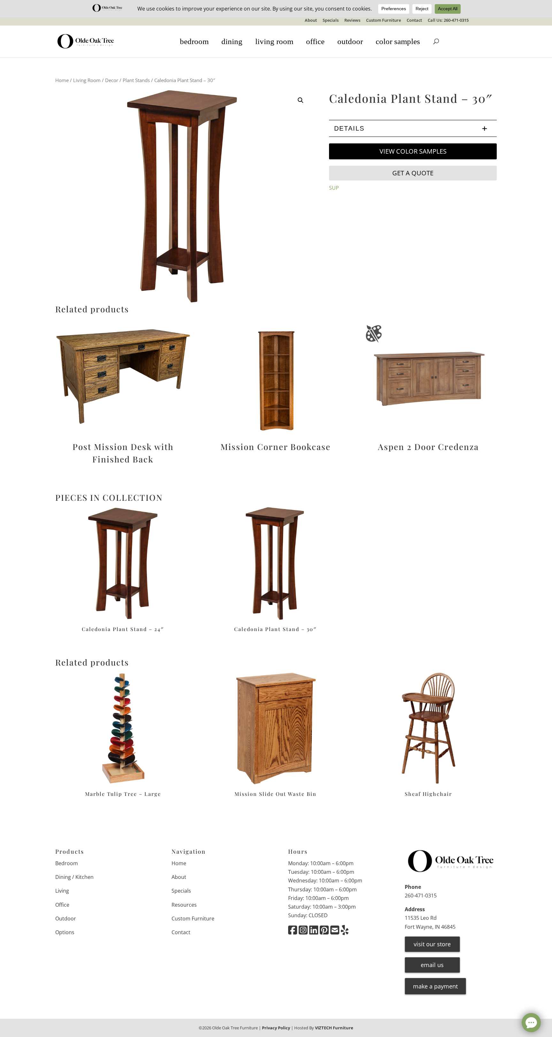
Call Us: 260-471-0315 (448, 20)
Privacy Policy (276, 1028)
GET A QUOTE (412, 173)
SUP (334, 187)
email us (432, 965)
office (315, 41)
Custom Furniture (383, 20)
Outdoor (65, 918)
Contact (414, 20)
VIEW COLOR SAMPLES (413, 151)
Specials (331, 20)
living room (274, 41)
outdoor (350, 41)
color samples (398, 41)
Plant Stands (136, 80)
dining (231, 41)
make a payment (435, 986)
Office (62, 904)
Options (64, 932)
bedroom (194, 41)
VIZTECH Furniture (334, 1028)
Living (62, 890)
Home (62, 80)
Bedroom (66, 863)
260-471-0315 (421, 895)
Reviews (352, 20)
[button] (300, 100)
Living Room (87, 80)
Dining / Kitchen (74, 877)
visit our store (432, 944)
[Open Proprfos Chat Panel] (531, 1022)
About (311, 20)
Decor (111, 80)
